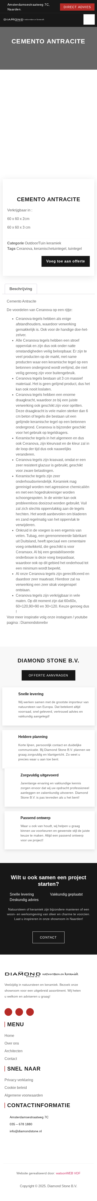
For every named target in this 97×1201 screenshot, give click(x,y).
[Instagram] (19, 1012)
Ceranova (24, 249)
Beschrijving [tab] (20, 289)
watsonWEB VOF (68, 1173)
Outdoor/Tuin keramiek (43, 243)
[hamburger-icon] (89, 19)
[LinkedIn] (30, 1012)
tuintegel (75, 249)
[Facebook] (8, 1012)
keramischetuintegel (50, 249)
